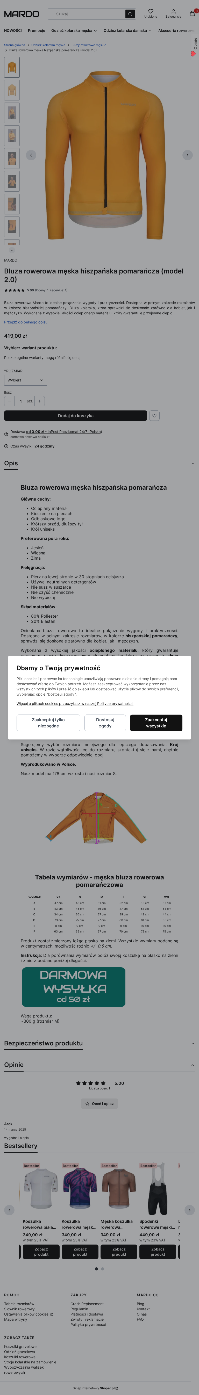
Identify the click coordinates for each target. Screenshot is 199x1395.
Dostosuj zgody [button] (105, 722)
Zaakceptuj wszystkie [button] (156, 722)
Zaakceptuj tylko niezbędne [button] (48, 722)
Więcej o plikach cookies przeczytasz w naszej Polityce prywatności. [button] (75, 703)
